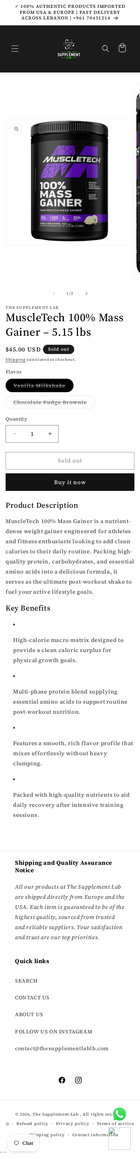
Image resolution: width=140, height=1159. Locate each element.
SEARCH (26, 980)
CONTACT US (32, 997)
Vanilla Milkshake (43, 386)
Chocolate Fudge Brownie (54, 403)
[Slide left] (54, 293)
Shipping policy (47, 1135)
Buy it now (70, 482)
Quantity (16, 419)
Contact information (95, 1135)
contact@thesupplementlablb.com (62, 1048)
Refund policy (32, 1123)
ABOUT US (29, 1014)
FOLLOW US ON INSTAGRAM (53, 1031)
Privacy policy (73, 1123)
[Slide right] (86, 293)
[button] (15, 48)
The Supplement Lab (55, 1114)
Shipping (16, 359)
